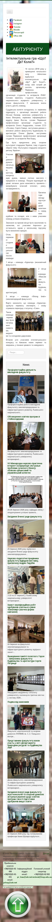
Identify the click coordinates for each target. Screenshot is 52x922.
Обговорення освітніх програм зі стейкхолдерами (24, 417)
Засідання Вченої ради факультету (25, 516)
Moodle (16, 29)
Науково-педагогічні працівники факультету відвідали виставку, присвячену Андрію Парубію (23, 560)
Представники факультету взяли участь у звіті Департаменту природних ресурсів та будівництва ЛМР (25, 744)
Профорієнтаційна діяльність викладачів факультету (22, 371)
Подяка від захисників (18, 701)
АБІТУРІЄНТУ (28, 48)
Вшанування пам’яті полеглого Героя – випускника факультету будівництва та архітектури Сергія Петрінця (26, 660)
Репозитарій (18, 32)
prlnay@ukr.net (10, 883)
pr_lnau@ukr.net (24, 877)
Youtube (16, 26)
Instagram (17, 23)
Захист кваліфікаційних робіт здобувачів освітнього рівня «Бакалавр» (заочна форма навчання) (22, 608)
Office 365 (17, 35)
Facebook (17, 20)
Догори (46, 853)
